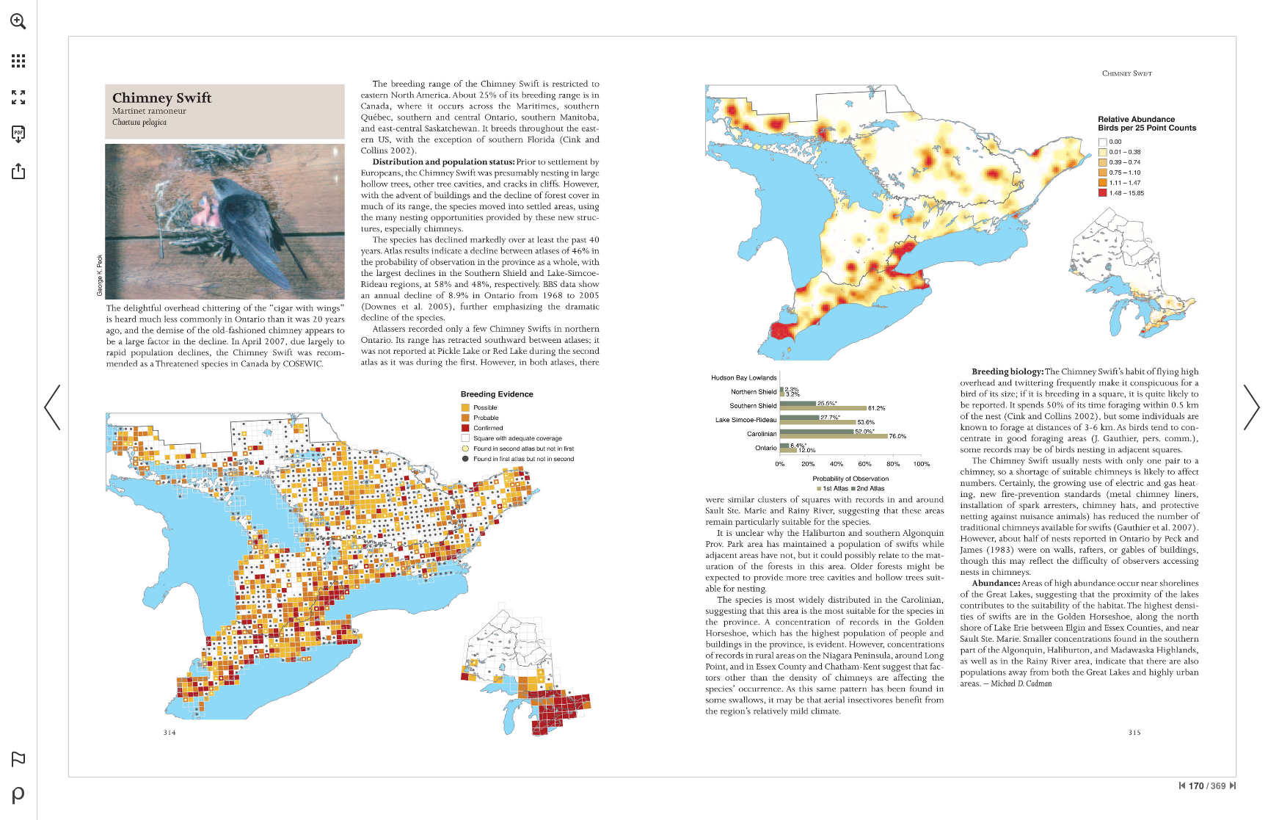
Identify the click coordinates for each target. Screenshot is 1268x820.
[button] (18, 21)
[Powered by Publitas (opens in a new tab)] (18, 795)
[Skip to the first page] (1182, 785)
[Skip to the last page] (1233, 785)
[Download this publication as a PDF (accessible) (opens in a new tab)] (18, 134)
